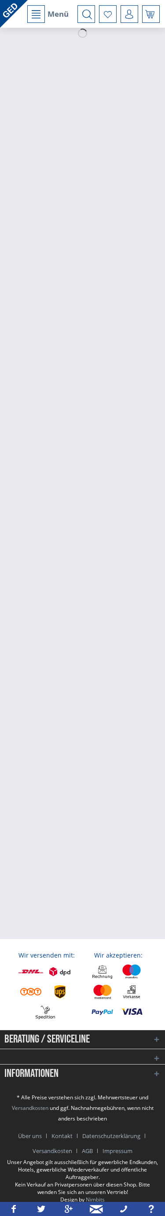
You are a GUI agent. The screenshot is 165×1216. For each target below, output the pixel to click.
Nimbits (95, 1199)
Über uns (30, 1136)
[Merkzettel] (108, 14)
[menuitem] (47, 14)
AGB (87, 1151)
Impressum (117, 1151)
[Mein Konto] (129, 14)
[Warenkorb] (151, 14)
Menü (58, 14)
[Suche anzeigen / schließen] (86, 14)
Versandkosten (30, 1108)
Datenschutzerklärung (111, 1136)
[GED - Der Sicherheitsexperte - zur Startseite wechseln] (14, 14)
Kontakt (62, 1136)
